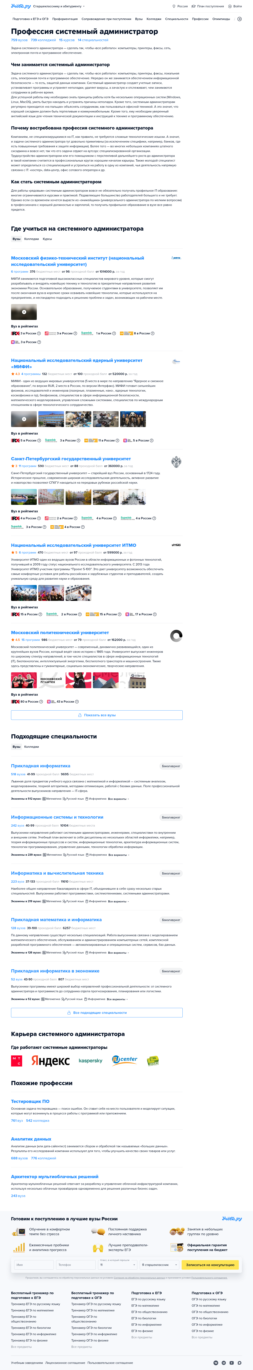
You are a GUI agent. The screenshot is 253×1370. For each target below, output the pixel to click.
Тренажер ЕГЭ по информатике (33, 1334)
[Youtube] (231, 1362)
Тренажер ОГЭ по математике (93, 1310)
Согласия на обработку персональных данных (139, 1277)
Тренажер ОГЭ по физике (90, 1340)
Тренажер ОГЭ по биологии (91, 1328)
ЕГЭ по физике (142, 1331)
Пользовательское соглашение (110, 1363)
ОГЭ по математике (206, 1306)
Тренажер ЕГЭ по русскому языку (35, 1304)
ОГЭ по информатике (207, 1325)
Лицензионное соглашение (65, 1363)
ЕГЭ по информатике (146, 1325)
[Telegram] (223, 1362)
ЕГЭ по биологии (143, 1318)
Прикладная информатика (40, 766)
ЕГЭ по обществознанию (149, 1312)
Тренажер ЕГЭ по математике (32, 1310)
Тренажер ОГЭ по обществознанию (84, 1319)
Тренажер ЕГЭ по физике (29, 1340)
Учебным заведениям (27, 1363)
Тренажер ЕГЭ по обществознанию (23, 1319)
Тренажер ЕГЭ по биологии (31, 1328)
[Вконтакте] (215, 1362)
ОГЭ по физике (203, 1331)
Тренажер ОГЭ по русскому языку (96, 1304)
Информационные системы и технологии (57, 817)
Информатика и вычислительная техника (57, 873)
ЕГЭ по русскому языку (148, 1299)
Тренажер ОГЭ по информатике (94, 1334)
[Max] (239, 1362)
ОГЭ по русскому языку (209, 1299)
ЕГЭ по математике (145, 1306)
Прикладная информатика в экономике (55, 971)
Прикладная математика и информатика (56, 920)
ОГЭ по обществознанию (210, 1312)
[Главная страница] (21, 6)
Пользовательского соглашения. (209, 1277)
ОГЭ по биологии (204, 1318)
